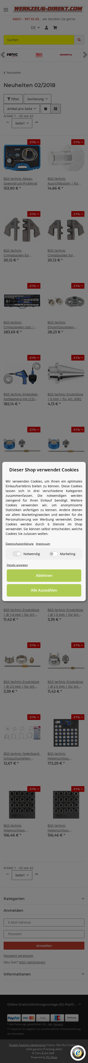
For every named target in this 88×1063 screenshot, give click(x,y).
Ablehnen (44, 575)
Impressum (43, 543)
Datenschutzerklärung (20, 543)
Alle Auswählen (44, 590)
